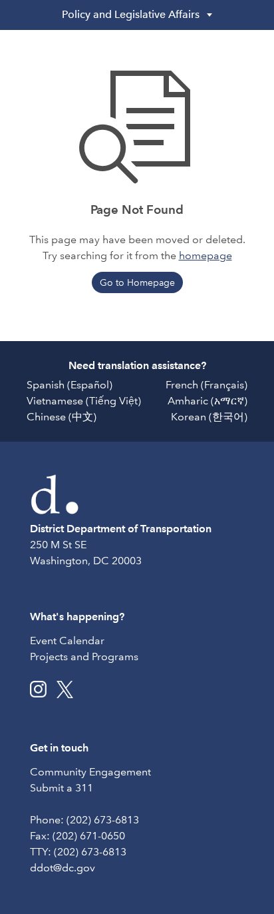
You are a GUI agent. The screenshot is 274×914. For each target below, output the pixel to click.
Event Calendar (67, 640)
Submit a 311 (61, 787)
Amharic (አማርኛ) (207, 400)
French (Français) (206, 384)
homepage (205, 255)
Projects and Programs (84, 656)
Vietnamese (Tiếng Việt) (84, 400)
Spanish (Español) (69, 384)
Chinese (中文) (61, 416)
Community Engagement (90, 771)
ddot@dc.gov (62, 867)
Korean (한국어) (209, 416)
